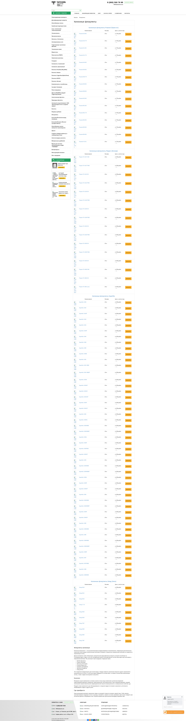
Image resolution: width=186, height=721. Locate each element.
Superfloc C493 (82, 460)
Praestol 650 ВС (83, 69)
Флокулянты (55, 114)
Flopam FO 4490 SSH (84, 269)
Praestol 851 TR (83, 112)
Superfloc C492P (83, 442)
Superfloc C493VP (83, 488)
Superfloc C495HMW (84, 529)
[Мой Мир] (92, 720)
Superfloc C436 (82, 302)
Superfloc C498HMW (84, 575)
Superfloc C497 (82, 557)
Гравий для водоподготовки (59, 26)
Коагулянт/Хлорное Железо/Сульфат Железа (59, 122)
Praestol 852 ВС (83, 120)
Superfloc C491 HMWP (84, 372)
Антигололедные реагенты (59, 138)
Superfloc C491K (83, 379)
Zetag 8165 (81, 617)
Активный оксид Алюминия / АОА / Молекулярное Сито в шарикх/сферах (60, 104)
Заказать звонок (129, 2)
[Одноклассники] (90, 720)
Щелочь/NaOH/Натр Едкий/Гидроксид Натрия (58, 93)
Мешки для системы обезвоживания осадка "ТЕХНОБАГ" (58, 145)
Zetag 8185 (81, 634)
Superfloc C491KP (83, 385)
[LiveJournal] (94, 720)
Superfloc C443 (82, 319)
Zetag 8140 (81, 587)
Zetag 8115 (81, 593)
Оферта (86, 711)
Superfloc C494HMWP (84, 506)
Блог (99, 13)
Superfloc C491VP (83, 408)
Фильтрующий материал (58, 152)
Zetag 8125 (81, 598)
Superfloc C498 (82, 569)
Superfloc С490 (82, 348)
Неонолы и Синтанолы (57, 39)
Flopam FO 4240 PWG (84, 234)
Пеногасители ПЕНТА (57, 55)
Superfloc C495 (82, 523)
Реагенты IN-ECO (56, 78)
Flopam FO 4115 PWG (84, 182)
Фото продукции (56, 155)
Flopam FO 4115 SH (84, 174)
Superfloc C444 (82, 325)
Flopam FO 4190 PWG (84, 217)
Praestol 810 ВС (83, 98)
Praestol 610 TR (83, 40)
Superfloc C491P (83, 402)
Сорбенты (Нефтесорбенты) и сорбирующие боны (59, 134)
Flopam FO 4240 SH (84, 226)
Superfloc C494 (82, 494)
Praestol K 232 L (83, 141)
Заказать (61, 167)
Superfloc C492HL (83, 419)
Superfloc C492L (83, 437)
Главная (76, 13)
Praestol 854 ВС (83, 134)
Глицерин (54, 60)
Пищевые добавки (56, 111)
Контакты (127, 13)
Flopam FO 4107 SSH (84, 156)
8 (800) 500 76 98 (115, 2)
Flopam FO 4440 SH (84, 260)
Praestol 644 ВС (83, 62)
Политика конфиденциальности (58, 720)
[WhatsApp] (98, 720)
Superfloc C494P (83, 511)
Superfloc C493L (83, 477)
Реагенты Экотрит (56, 81)
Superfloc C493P (83, 483)
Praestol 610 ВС (83, 33)
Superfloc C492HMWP (84, 431)
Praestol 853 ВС (83, 127)
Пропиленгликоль (56, 36)
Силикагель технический (58, 63)
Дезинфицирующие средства (59, 20)
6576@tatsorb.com (118, 4)
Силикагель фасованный (58, 66)
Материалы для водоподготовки (110, 711)
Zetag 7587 (81, 640)
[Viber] (96, 720)
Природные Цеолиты (57, 100)
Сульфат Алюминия (57, 87)
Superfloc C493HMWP (84, 471)
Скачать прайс (108, 13)
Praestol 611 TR (83, 55)
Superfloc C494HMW (84, 500)
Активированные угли (57, 42)
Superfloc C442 (82, 307)
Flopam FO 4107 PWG (84, 165)
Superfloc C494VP (83, 517)
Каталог (76, 17)
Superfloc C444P (83, 330)
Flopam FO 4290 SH (84, 243)
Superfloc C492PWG (84, 448)
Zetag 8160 (81, 611)
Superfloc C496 (82, 534)
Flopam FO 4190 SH (84, 208)
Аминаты (124, 711)
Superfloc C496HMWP (84, 546)
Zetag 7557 (81, 623)
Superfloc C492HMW (84, 425)
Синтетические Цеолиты (58, 97)
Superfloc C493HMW (84, 465)
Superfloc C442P (83, 313)
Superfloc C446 (82, 336)
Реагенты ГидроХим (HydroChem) (60, 75)
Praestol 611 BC (83, 48)
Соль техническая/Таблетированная (56, 29)
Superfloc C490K (83, 353)
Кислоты (54, 108)
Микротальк (55, 52)
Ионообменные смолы (57, 23)
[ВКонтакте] (88, 720)
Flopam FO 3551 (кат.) (84, 286)
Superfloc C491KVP (83, 396)
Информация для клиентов (91, 705)
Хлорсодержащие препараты (59, 17)
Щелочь (124, 714)
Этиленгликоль (56, 33)
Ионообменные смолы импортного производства (58, 127)
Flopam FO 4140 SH (84, 191)
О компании (118, 13)
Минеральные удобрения (58, 140)
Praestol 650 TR (83, 76)
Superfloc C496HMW (84, 540)
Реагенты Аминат (56, 72)
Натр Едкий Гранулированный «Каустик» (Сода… (63, 174)
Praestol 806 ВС (83, 91)
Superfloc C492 (82, 414)
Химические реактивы (57, 58)
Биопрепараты (55, 149)
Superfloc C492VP (83, 454)
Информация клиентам (88, 13)
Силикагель (125, 705)
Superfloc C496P (83, 552)
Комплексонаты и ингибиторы (59, 84)
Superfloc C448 (82, 342)
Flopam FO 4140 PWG (84, 200)
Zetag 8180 (81, 629)
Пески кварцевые (56, 90)
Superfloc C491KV (83, 391)
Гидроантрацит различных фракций (59, 45)
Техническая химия (57, 49)
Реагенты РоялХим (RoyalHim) (59, 69)
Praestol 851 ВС (83, 105)
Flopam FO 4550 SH (84, 278)
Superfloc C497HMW (84, 563)
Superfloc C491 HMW (84, 365)
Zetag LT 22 (82, 604)
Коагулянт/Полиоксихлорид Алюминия (59, 118)
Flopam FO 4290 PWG (84, 252)
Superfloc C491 (82, 359)
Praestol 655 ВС (83, 84)
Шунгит (53, 130)
